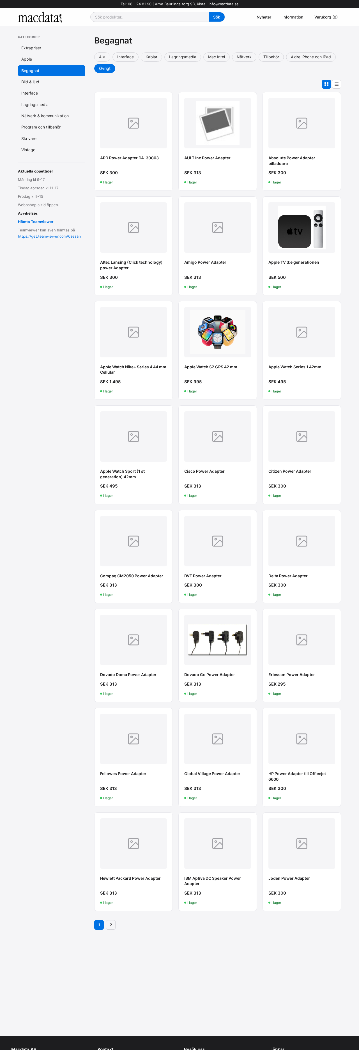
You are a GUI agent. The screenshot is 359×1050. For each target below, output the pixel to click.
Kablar (151, 56)
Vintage (28, 149)
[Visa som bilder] (326, 84)
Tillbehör (271, 56)
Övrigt (105, 68)
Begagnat (30, 70)
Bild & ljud (30, 81)
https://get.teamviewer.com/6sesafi (49, 236)
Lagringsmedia (35, 104)
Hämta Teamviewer (35, 221)
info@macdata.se (224, 4)
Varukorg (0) (326, 17)
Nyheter (264, 17)
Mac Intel (216, 56)
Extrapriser (31, 47)
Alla (102, 56)
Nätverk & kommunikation (45, 115)
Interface (29, 93)
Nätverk (244, 56)
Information (292, 17)
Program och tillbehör (41, 127)
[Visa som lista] (336, 84)
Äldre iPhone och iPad (311, 56)
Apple (26, 59)
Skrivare (28, 138)
